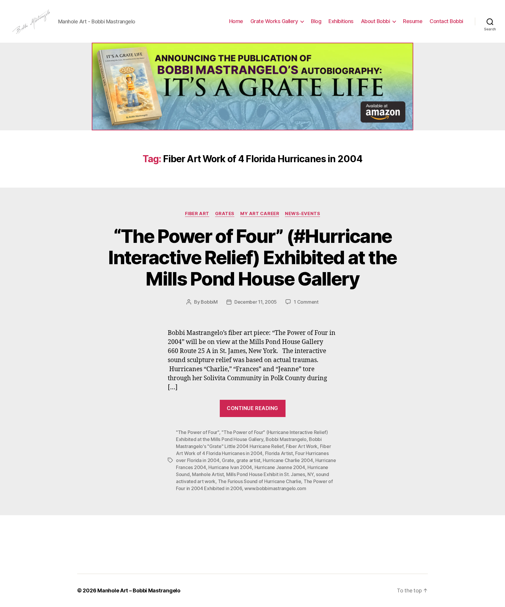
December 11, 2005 (255, 302)
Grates (224, 213)
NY (310, 474)
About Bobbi (375, 21)
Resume (412, 21)
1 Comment (306, 302)
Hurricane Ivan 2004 (230, 467)
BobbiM (209, 302)
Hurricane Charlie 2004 (288, 460)
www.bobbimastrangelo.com (275, 488)
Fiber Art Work (301, 446)
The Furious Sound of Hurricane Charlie (259, 481)
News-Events (302, 213)
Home (236, 21)
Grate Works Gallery (274, 21)
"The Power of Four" (197, 432)
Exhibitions (341, 21)
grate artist (248, 460)
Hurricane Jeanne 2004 (280, 467)
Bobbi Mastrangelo (286, 439)
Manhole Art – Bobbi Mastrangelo (138, 590)
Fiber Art (197, 213)
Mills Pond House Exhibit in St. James (265, 474)
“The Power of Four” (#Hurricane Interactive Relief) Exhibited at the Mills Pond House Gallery (252, 257)
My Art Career (259, 213)
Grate (228, 460)
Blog (316, 21)
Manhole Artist (208, 474)
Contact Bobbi (446, 21)
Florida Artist (279, 453)
